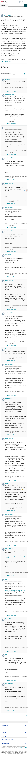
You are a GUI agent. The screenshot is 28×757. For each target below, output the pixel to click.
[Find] (25, 5)
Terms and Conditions (22, 747)
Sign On (21, 1)
